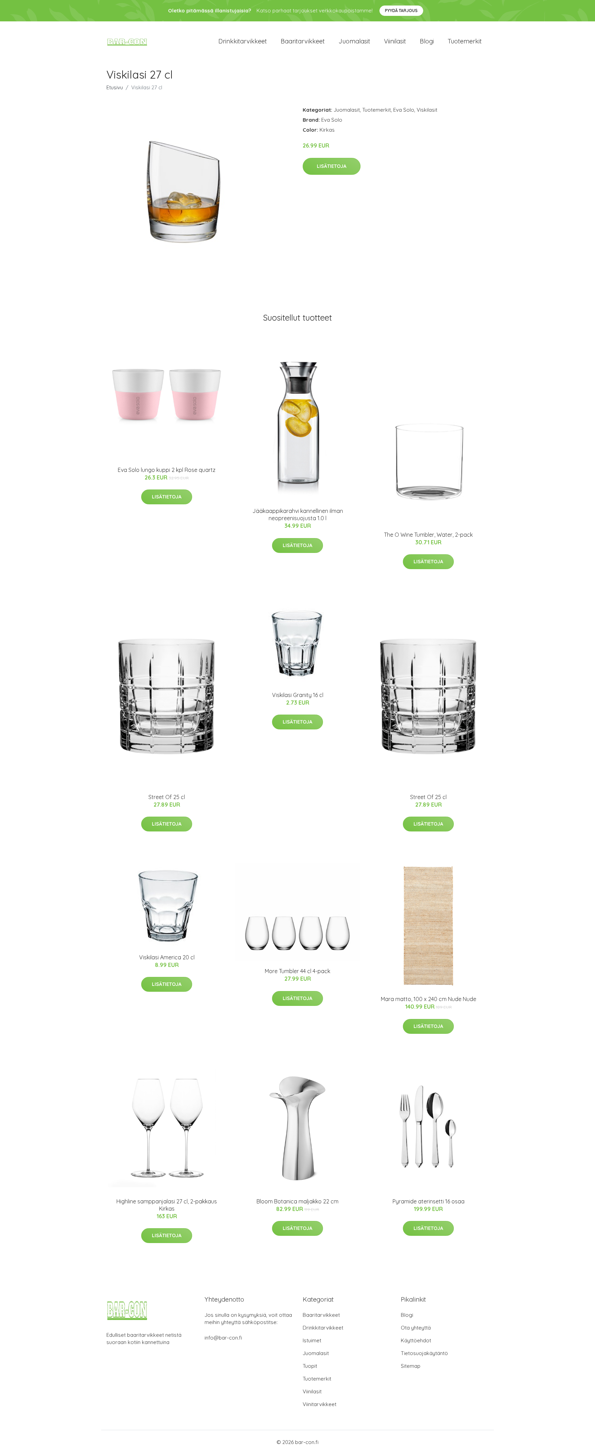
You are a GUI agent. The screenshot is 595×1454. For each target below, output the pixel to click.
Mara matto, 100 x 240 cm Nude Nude (428, 999)
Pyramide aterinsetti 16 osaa (428, 1201)
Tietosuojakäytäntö (424, 1353)
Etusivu (114, 87)
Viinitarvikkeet (319, 1404)
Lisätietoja (331, 166)
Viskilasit (427, 110)
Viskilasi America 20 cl (167, 957)
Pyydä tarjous (401, 10)
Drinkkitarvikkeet (242, 41)
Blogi (427, 41)
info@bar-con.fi (223, 1337)
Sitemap (410, 1366)
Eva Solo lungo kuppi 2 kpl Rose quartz (167, 469)
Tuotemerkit (465, 41)
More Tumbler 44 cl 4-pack (297, 971)
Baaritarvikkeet (303, 41)
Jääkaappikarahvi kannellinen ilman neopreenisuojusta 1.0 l (297, 514)
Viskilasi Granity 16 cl (297, 694)
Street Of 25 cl (166, 797)
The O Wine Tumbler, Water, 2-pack (428, 534)
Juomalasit (354, 41)
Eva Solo (403, 110)
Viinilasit (395, 41)
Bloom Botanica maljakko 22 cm (297, 1201)
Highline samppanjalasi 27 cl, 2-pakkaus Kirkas (166, 1205)
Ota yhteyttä (416, 1327)
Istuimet (312, 1340)
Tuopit (310, 1366)
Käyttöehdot (416, 1340)
